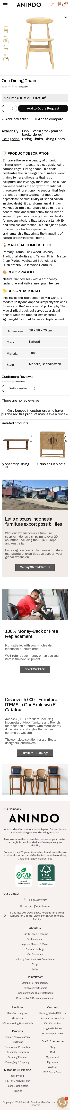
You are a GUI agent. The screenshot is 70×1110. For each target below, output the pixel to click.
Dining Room (55, 139)
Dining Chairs (32, 139)
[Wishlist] (31, 431)
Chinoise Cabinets (51, 464)
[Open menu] (5, 4)
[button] (65, 16)
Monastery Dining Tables (15, 465)
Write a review (18, 388)
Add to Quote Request (43, 108)
